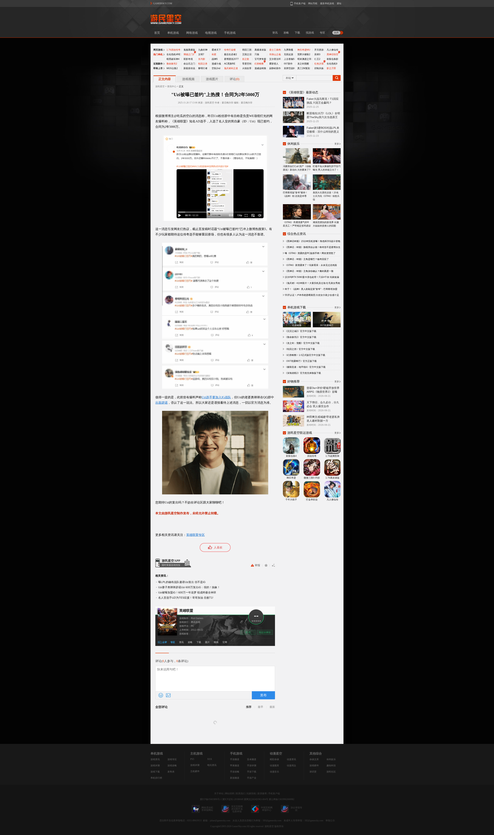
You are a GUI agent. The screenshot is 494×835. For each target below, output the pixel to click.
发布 (263, 695)
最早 (260, 707)
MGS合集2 (172, 68)
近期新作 (158, 63)
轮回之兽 (202, 63)
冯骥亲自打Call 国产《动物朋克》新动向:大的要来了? (297, 168)
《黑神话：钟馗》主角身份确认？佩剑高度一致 (309, 271)
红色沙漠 (319, 63)
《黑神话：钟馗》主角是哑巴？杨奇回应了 (307, 259)
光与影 (201, 59)
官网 (224, 642)
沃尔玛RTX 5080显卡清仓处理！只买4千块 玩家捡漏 (312, 277)
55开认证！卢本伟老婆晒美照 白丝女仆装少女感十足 (312, 295)
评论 (234, 79)
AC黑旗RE (229, 63)
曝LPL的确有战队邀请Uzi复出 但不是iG (182, 582)
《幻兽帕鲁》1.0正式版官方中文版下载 (305, 355)
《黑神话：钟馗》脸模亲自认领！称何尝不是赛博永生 (312, 247)
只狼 (257, 54)
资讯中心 (171, 86)
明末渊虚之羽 (304, 59)
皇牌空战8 (289, 68)
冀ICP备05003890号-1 (211, 799)
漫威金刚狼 (260, 68)
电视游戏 (211, 32)
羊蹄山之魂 (275, 54)
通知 (339, 3)
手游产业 (251, 778)
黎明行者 (202, 68)
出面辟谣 (161, 402)
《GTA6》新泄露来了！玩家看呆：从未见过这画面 (311, 265)
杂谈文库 (314, 759)
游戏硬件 (314, 765)
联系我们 (240, 793)
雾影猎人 (273, 63)
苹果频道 (234, 765)
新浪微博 (262, 793)
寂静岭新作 (275, 68)
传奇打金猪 (230, 49)
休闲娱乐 (331, 759)
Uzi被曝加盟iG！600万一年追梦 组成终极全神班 (187, 592)
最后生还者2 (230, 54)
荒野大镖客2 (303, 54)
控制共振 (319, 68)
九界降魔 (288, 49)
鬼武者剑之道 (231, 68)
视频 (216, 642)
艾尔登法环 (275, 59)
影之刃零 (331, 68)
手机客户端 (274, 793)
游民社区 (331, 771)
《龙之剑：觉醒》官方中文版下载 (302, 343)
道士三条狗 (275, 49)
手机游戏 (230, 32)
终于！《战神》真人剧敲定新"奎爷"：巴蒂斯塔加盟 (311, 289)
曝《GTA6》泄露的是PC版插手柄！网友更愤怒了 (310, 253)
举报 (257, 565)
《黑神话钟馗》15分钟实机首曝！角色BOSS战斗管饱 (312, 241)
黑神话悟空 (332, 54)
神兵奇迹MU (303, 49)
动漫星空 (276, 753)
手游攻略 (234, 771)
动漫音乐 (274, 771)
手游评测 (251, 765)
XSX (209, 759)
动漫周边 (291, 765)
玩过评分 (265, 632)
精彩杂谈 (274, 759)
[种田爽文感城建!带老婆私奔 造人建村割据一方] (293, 420)
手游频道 (234, 759)
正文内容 (164, 79)
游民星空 (160, 86)
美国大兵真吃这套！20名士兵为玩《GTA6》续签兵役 (326, 196)
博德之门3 (189, 54)
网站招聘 (229, 793)
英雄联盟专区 (195, 534)
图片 (207, 642)
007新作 (288, 63)
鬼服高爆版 (189, 49)
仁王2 (317, 59)
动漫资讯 (291, 759)
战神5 (215, 59)
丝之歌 (245, 59)
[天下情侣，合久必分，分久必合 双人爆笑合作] (293, 406)
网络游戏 (192, 32)
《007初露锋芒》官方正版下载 (301, 361)
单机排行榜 (156, 778)
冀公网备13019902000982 (281, 799)
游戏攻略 (172, 765)
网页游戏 (158, 49)
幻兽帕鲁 (259, 63)
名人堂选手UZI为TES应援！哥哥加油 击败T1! (185, 597)
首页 (157, 32)
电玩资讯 (212, 765)
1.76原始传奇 (173, 49)
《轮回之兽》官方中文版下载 (300, 349)
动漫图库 (274, 765)
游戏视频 (188, 79)
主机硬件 (195, 771)
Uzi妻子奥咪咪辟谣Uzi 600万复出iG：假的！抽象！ (189, 587)
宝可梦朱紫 (260, 59)
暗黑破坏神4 (173, 59)
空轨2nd (216, 68)
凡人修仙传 (332, 49)
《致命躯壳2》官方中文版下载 (300, 337)
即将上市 (158, 68)
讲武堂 (313, 771)
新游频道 (234, 778)
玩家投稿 (251, 793)
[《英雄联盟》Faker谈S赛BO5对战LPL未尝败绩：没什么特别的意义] (293, 131)
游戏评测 (155, 765)
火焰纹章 (246, 68)
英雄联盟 (186, 611)
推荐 (248, 707)
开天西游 (319, 49)
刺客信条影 (332, 59)
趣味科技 (331, 765)
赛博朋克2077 (231, 59)
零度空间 (246, 63)
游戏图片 (212, 79)
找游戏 (310, 32)
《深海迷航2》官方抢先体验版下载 (303, 373)
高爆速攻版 (260, 49)
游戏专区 (172, 759)
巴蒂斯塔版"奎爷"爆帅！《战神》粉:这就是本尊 (295, 194)
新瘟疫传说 (189, 68)
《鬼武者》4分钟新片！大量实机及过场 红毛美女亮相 (312, 283)
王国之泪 (246, 54)
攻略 (286, 32)
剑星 (214, 54)
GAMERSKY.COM (162, 3)
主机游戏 (196, 753)
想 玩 (248, 632)
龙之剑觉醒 (303, 63)
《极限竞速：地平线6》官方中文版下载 (305, 367)
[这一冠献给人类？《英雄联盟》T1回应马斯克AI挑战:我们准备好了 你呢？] (293, 102)
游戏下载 (155, 771)
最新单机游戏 (327, 3)
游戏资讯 (155, 759)
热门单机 (158, 54)
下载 (297, 32)
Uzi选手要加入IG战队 (216, 397)
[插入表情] (160, 695)
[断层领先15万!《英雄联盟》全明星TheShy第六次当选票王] (293, 117)
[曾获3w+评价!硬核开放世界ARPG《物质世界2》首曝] (293, 391)
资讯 (275, 32)
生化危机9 (332, 63)
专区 (322, 32)
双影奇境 (188, 59)
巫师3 (317, 54)
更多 (336, 143)
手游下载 (251, 771)
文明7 (201, 54)
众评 (164, 642)
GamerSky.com (239, 826)
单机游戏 (173, 32)
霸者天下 (216, 49)
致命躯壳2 (172, 63)
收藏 (266, 565)
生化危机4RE (173, 54)
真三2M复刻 (303, 68)
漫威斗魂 (216, 63)
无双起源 (288, 54)
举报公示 (330, 820)
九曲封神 (202, 49)
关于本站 (218, 793)
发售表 (170, 771)
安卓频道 (251, 759)
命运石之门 (189, 63)
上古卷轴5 (289, 59)
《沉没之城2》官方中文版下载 (300, 331)
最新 (272, 707)
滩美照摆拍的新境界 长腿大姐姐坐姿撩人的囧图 (326, 224)
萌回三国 (246, 49)
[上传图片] (168, 695)
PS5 (192, 759)
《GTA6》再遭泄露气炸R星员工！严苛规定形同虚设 (297, 224)
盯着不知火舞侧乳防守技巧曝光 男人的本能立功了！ (327, 168)
